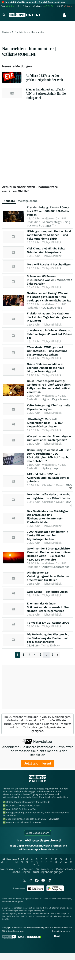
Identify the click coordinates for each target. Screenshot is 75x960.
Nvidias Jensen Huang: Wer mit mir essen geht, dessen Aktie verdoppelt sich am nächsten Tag (49, 296)
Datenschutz (44, 869)
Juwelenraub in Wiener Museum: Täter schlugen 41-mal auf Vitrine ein (49, 334)
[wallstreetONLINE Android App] (55, 890)
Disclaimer (25, 869)
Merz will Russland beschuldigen (49, 264)
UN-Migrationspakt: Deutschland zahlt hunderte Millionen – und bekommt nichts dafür (49, 235)
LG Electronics (52, 307)
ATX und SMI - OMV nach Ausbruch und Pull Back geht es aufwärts (48, 477)
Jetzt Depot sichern (37, 832)
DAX (69, 501)
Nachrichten (21, 32)
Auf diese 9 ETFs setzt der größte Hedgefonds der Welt (44, 77)
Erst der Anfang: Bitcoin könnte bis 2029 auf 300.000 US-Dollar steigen (48, 211)
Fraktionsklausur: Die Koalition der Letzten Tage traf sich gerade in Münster (49, 317)
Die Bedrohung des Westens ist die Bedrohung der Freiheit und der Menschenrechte (48, 638)
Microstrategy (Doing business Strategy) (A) (48, 223)
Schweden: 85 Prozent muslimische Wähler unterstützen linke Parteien (49, 280)
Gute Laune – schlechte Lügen (47, 591)
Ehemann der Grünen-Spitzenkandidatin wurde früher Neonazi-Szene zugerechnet (48, 607)
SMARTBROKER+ (50, 819)
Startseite (6, 32)
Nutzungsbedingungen (48, 872)
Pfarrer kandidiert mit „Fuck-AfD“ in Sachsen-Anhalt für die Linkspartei (46, 93)
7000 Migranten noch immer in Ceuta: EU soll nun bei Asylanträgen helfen (47, 535)
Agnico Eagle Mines (55, 399)
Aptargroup (50, 468)
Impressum (8, 869)
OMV (69, 485)
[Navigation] (4, 15)
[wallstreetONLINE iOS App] (35, 890)
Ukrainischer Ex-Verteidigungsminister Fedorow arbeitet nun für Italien (48, 576)
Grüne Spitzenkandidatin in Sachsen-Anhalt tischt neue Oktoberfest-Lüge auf (45, 367)
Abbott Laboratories (55, 566)
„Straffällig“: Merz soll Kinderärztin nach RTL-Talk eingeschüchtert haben (45, 422)
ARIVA (14, 901)
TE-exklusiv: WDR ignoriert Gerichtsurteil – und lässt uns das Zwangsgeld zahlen (47, 351)
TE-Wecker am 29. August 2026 (48, 622)
